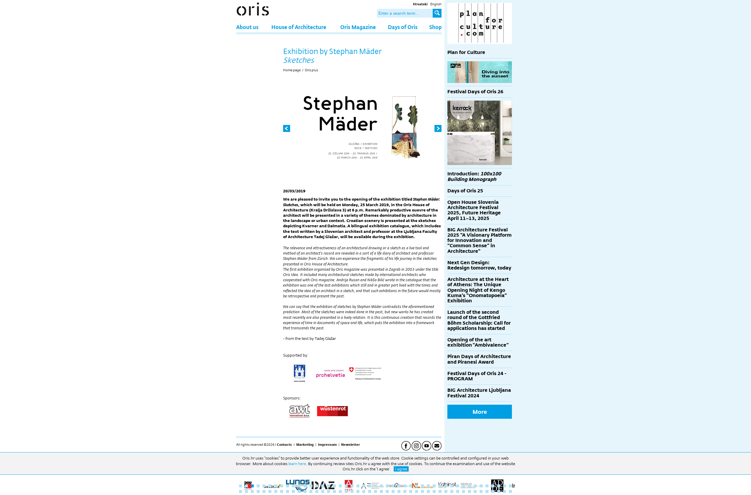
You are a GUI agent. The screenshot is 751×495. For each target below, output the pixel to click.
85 (457, 491)
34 (434, 485)
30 (410, 485)
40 (469, 485)
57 (293, 491)
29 (404, 485)
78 (416, 491)
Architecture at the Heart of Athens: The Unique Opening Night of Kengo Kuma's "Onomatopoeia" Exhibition (478, 290)
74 (393, 491)
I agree (401, 469)
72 (381, 491)
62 (322, 491)
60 (310, 491)
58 (299, 491)
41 (475, 485)
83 (445, 491)
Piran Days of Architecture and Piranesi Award (479, 359)
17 (334, 485)
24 (375, 485)
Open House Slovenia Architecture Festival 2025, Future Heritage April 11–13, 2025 (474, 210)
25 (381, 485)
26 (387, 485)
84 (451, 491)
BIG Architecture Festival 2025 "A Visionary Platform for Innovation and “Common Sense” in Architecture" (479, 240)
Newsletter (350, 444)
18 (340, 485)
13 (310, 485)
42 (481, 485)
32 (422, 485)
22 (363, 485)
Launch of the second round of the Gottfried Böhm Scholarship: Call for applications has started (479, 320)
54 (275, 491)
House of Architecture (298, 27)
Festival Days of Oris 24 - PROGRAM (476, 376)
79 (422, 491)
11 (299, 485)
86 (463, 491)
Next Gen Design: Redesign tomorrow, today (479, 265)
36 (445, 485)
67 (352, 491)
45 (498, 485)
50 (252, 491)
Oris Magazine (358, 27)
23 (369, 485)
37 (451, 485)
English (436, 4)
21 (357, 485)
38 (457, 485)
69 (363, 491)
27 (393, 485)
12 (305, 485)
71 (375, 491)
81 (434, 491)
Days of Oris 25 (465, 191)
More (480, 411)
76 (404, 491)
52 (264, 491)
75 (399, 491)
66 (346, 491)
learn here (297, 463)
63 (328, 491)
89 (481, 491)
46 (504, 485)
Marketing (305, 444)
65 (340, 491)
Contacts (284, 444)
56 (287, 491)
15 (322, 485)
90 (487, 491)
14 (316, 485)
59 (305, 491)
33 (428, 485)
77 (410, 491)
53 (269, 491)
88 (475, 491)
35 (440, 485)
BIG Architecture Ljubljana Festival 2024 (479, 393)
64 (334, 491)
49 (246, 491)
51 (258, 491)
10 (293, 485)
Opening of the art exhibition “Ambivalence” (478, 342)
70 (369, 491)
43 (487, 485)
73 (387, 491)
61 (316, 491)
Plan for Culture (466, 52)
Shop (435, 27)
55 (281, 491)
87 (469, 491)
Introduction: (474, 176)
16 (328, 485)
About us (247, 27)
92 (498, 491)
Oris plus (311, 70)
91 (492, 491)
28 (399, 485)
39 (463, 485)
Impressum (327, 444)
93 (504, 491)
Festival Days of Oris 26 (475, 92)
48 (240, 491)
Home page (292, 70)
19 (346, 485)
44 (492, 485)
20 (352, 485)
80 (428, 491)
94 (510, 491)
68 (357, 491)
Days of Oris (402, 27)
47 (510, 485)
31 (416, 485)
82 (440, 491)
